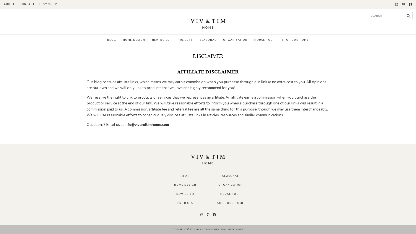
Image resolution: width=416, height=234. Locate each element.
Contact (27, 4)
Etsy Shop (48, 4)
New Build (161, 40)
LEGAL (224, 229)
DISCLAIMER (236, 229)
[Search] (408, 16)
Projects (185, 40)
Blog (111, 40)
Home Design (134, 40)
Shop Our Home (295, 40)
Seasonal (208, 40)
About (9, 4)
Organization (235, 40)
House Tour (264, 40)
